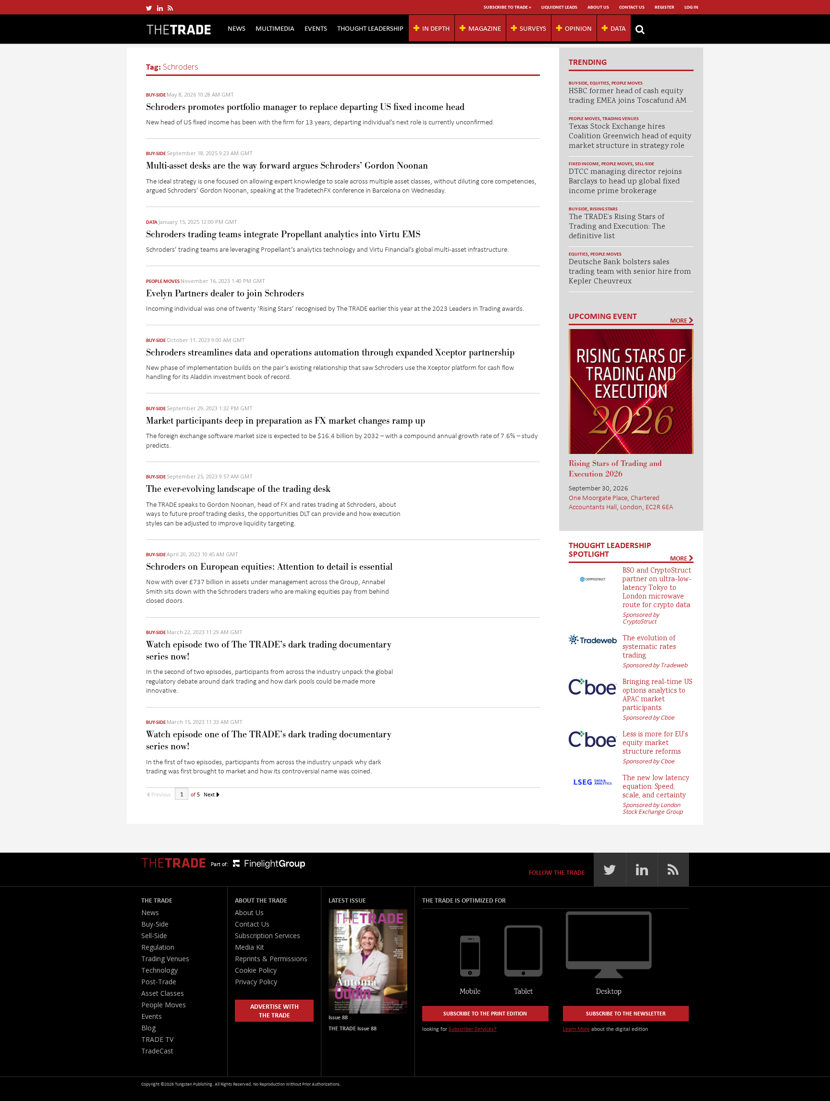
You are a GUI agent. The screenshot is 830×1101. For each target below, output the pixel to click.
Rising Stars (604, 209)
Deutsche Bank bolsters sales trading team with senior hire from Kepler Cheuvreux (630, 272)
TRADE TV (157, 1039)
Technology (159, 970)
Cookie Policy (256, 970)
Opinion (578, 28)
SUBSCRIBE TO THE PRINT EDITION (485, 1013)
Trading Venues (620, 118)
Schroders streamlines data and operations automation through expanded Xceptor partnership (330, 352)
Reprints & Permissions (271, 958)
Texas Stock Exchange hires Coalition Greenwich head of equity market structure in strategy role (630, 137)
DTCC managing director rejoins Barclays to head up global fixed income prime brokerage (625, 182)
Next (210, 794)
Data (618, 28)
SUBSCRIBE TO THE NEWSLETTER (626, 1013)
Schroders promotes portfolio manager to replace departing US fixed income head (305, 107)
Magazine (484, 28)
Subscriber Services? (473, 1028)
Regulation (157, 947)
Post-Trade (158, 981)
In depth (436, 28)
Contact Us (632, 7)
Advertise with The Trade (274, 1010)
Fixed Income (584, 163)
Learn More (576, 1028)
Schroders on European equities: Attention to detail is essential (269, 567)
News (236, 28)
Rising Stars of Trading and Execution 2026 (615, 468)
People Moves (163, 281)
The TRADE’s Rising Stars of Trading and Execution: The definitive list (617, 227)
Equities (599, 83)
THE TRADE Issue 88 (353, 1028)
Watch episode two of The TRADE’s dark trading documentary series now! (268, 650)
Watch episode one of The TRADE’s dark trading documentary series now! (268, 740)
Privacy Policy (256, 981)
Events (316, 28)
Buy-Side (156, 94)
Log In (691, 7)
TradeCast (157, 1050)
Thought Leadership (370, 28)
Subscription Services (267, 935)
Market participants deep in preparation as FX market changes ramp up (285, 421)
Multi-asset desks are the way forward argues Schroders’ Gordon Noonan (287, 165)
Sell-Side (644, 163)
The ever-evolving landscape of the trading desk (238, 489)
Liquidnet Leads (559, 7)
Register (664, 7)
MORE (679, 320)
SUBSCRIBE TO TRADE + (507, 7)
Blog (148, 1027)
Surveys (533, 28)
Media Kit (249, 947)
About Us (598, 7)
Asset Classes (162, 993)
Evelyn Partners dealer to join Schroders (225, 293)
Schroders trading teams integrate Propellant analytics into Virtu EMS (283, 234)
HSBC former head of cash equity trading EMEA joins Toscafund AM (627, 96)
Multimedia (275, 28)
